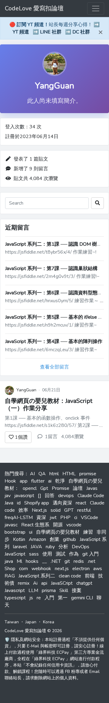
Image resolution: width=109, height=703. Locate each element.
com (23, 568)
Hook (10, 481)
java (9, 561)
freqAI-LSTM (19, 517)
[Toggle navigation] (95, 8)
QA (42, 473)
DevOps (80, 546)
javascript (24, 495)
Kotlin (19, 539)
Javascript (15, 590)
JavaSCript (62, 583)
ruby (50, 546)
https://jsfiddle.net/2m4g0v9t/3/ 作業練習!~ (52, 276)
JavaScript (15, 554)
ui (30, 532)
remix (23, 583)
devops (66, 495)
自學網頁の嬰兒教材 (58, 532)
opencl (30, 488)
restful (84, 510)
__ (44, 561)
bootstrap (15, 532)
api (44, 583)
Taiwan (12, 622)
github (69, 539)
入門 (49, 597)
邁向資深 (62, 503)
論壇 (78, 488)
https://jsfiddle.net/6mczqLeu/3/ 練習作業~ (51, 349)
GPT (69, 510)
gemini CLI (82, 597)
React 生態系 (35, 524)
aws (97, 568)
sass (34, 554)
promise (87, 473)
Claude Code (91, 495)
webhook (41, 568)
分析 (63, 546)
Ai (35, 583)
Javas (91, 488)
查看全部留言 (54, 367)
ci (75, 517)
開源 (58, 524)
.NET (56, 561)
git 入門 (90, 554)
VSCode (89, 517)
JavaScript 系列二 (36, 576)
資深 (41, 517)
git (67, 561)
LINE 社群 (50, 32)
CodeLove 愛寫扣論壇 (34, 8)
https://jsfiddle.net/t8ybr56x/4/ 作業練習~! (50, 252)
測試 (60, 554)
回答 (49, 495)
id (19, 503)
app (24, 481)
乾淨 (60, 481)
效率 (23, 510)
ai (49, 481)
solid (56, 510)
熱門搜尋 (14, 473)
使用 (47, 554)
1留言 (51, 436)
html (54, 473)
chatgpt (84, 583)
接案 (76, 590)
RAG (10, 576)
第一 (63, 597)
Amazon (37, 539)
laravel (20, 546)
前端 (89, 576)
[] (39, 495)
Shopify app (36, 503)
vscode (73, 524)
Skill (63, 590)
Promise (60, 488)
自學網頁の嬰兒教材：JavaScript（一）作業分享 (48, 404)
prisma (49, 590)
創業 (54, 539)
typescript (15, 597)
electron (81, 568)
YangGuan (54, 86)
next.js (62, 568)
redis (79, 561)
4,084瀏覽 (72, 436)
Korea (48, 622)
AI (32, 473)
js (31, 597)
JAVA (36, 546)
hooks (32, 561)
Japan (30, 622)
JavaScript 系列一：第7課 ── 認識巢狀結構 (51, 268)
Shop (10, 568)
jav (8, 495)
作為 (74, 554)
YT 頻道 (21, 32)
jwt (53, 517)
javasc (11, 524)
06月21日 (51, 390)
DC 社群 (81, 32)
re (39, 597)
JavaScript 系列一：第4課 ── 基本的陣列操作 (53, 341)
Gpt (44, 488)
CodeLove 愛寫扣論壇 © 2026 (33, 631)
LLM (33, 590)
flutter (38, 481)
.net (91, 561)
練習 (88, 532)
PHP (65, 517)
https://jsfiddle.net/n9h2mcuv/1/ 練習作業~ (51, 325)
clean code (70, 576)
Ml (19, 561)
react (81, 503)
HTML (69, 473)
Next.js (39, 510)
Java (9, 503)
